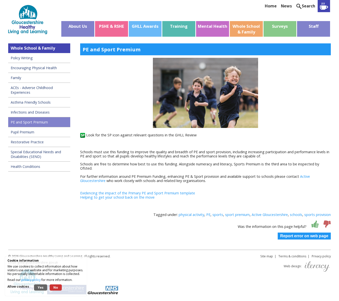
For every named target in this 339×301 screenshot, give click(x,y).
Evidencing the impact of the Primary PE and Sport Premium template (137, 193)
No (55, 287)
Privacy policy (321, 256)
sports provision (317, 214)
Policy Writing (22, 58)
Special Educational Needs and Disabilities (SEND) (36, 154)
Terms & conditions (292, 256)
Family (16, 77)
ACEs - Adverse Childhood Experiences (32, 90)
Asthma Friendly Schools (31, 102)
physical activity (191, 214)
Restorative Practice (27, 142)
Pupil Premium (22, 132)
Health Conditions (25, 166)
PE (208, 214)
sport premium (237, 214)
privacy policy (31, 280)
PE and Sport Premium (29, 122)
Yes (40, 287)
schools (296, 214)
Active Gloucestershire (270, 214)
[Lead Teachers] (324, 6)
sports (217, 214)
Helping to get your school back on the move (117, 197)
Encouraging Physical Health (34, 67)
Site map (266, 256)
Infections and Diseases (30, 112)
